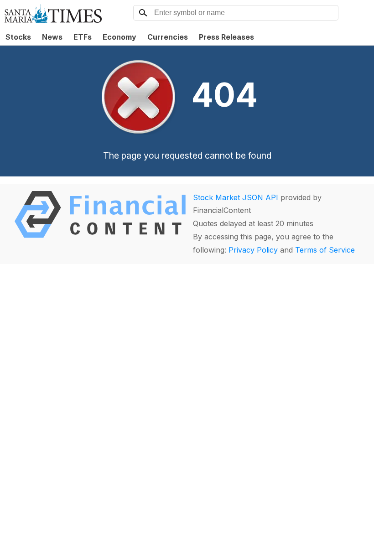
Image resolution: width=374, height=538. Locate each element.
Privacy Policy (253, 249)
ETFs (82, 36)
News (52, 36)
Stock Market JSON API (235, 197)
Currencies (167, 36)
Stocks (18, 36)
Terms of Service (325, 249)
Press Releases (226, 36)
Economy (119, 36)
